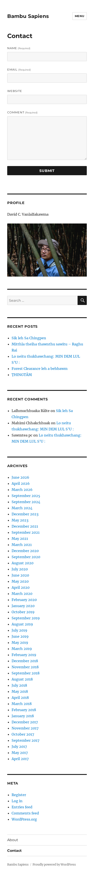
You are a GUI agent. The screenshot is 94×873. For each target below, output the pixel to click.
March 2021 (22, 544)
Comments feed (25, 813)
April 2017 (20, 759)
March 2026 (22, 489)
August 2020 (22, 563)
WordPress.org (24, 819)
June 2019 (20, 636)
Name (18, 48)
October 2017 (23, 734)
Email (19, 69)
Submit (47, 171)
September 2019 (26, 618)
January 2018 (23, 716)
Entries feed (22, 807)
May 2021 (20, 538)
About (12, 840)
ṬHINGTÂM (22, 374)
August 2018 (22, 679)
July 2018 (19, 685)
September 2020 (26, 557)
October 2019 (23, 612)
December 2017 (25, 722)
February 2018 (24, 710)
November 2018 (25, 667)
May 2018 (20, 691)
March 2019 (22, 648)
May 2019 (20, 642)
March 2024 (22, 508)
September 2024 (26, 502)
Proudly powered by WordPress (54, 864)
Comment (22, 112)
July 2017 (19, 746)
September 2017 (25, 740)
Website (14, 91)
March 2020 (22, 593)
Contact (14, 851)
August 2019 (22, 624)
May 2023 (20, 520)
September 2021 (26, 532)
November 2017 (25, 728)
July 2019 (19, 630)
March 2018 (22, 704)
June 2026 (20, 477)
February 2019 (24, 655)
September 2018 (26, 673)
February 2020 (24, 600)
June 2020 (20, 575)
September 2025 (26, 496)
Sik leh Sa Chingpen (29, 338)
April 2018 (20, 697)
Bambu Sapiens (28, 16)
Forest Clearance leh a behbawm (40, 368)
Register (19, 795)
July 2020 (20, 569)
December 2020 (25, 551)
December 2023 (25, 514)
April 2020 (21, 587)
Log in (17, 801)
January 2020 (23, 606)
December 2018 (25, 661)
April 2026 (21, 483)
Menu (79, 16)
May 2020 (20, 581)
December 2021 (25, 526)
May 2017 (20, 752)
